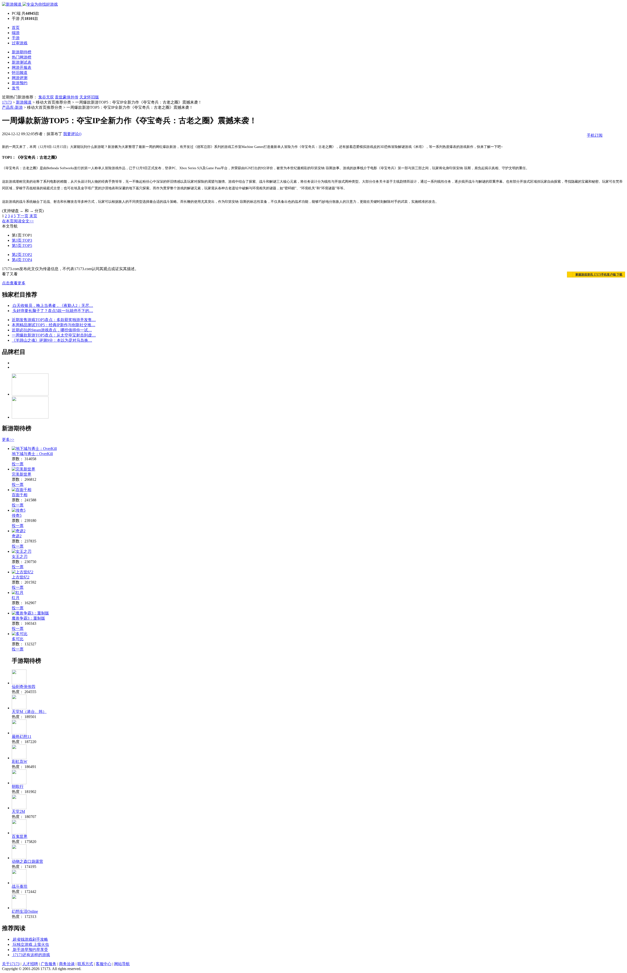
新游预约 (19, 83)
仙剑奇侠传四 (23, 687)
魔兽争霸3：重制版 (28, 618)
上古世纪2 (20, 577)
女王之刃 (19, 556)
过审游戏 (19, 43)
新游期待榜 (21, 52)
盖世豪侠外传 (66, 97)
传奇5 (17, 515)
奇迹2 (17, 536)
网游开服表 (21, 67)
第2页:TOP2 (22, 254)
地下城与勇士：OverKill (32, 454)
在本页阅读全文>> (18, 221)
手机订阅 (595, 135)
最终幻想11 (21, 736)
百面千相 (19, 495)
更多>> (8, 439)
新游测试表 (21, 62)
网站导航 (122, 964)
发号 (16, 88)
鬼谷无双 (46, 97)
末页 (33, 216)
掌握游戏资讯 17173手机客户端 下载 (598, 274)
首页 (16, 27)
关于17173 (11, 964)
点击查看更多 (13, 283)
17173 (7, 102)
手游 (16, 38)
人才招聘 (30, 964)
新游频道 (24, 102)
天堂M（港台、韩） (29, 711)
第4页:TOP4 (22, 260)
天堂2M (18, 811)
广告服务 (48, 964)
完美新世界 (21, 474)
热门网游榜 (21, 57)
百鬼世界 (19, 836)
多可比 (18, 639)
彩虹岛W (19, 761)
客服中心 (103, 964)
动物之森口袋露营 (27, 861)
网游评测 (19, 78)
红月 (16, 598)
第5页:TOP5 (22, 245)
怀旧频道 (19, 73)
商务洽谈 (67, 964)
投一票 (18, 464)
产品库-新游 (12, 107)
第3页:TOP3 (22, 240)
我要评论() (72, 134)
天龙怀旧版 (89, 97)
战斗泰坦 (19, 886)
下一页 (22, 216)
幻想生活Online (25, 911)
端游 (16, 33)
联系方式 (85, 964)
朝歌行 (18, 786)
